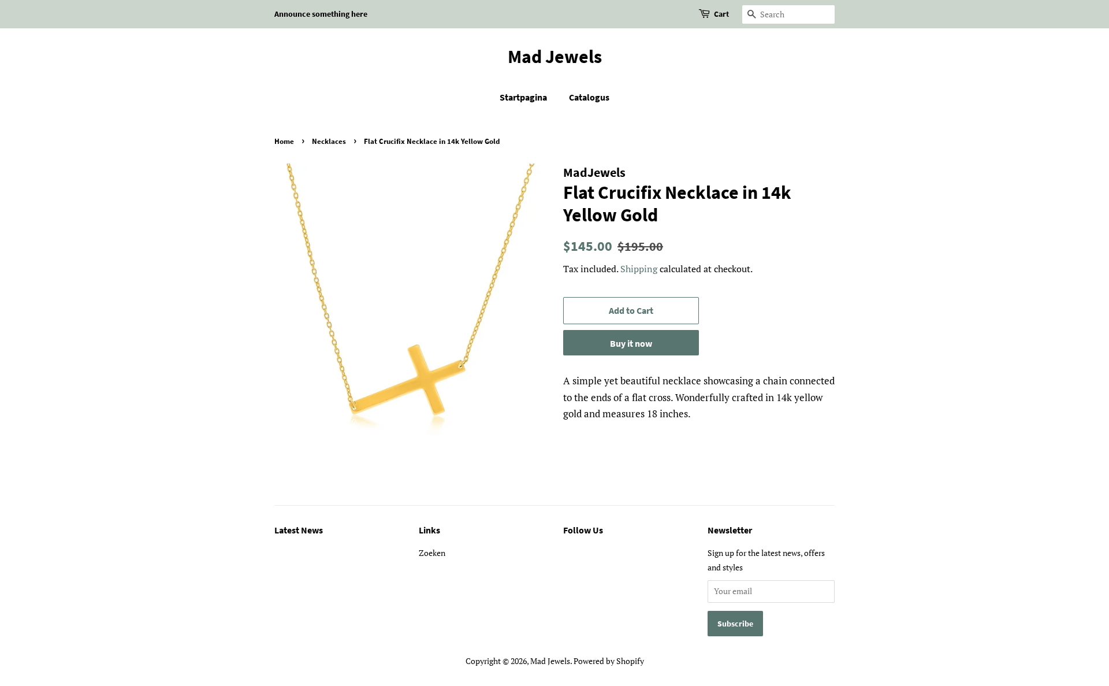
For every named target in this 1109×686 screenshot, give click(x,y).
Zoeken (432, 552)
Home (284, 141)
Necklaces (329, 141)
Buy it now (631, 343)
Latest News (298, 530)
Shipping (638, 268)
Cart (721, 14)
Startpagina (523, 97)
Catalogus (589, 97)
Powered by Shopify (609, 660)
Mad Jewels (555, 57)
